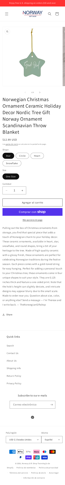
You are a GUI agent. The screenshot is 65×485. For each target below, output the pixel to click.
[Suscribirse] (51, 405)
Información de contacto (34, 478)
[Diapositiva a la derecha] (40, 92)
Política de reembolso (26, 467)
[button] (6, 14)
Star (8, 155)
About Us (12, 360)
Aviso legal (54, 473)
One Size (11, 176)
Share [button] (9, 314)
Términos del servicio (19, 473)
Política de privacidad (48, 467)
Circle (22, 155)
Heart (37, 155)
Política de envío (38, 473)
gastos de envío (12, 144)
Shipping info (14, 368)
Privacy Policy (14, 383)
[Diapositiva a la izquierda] (25, 92)
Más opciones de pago (32, 220)
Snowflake (12, 163)
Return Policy (14, 375)
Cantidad (6, 184)
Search (10, 345)
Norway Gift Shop (29, 463)
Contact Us (12, 353)
